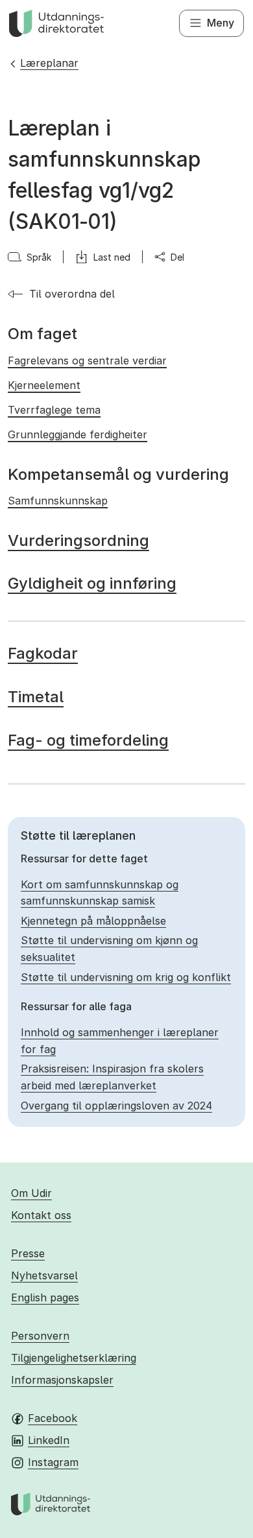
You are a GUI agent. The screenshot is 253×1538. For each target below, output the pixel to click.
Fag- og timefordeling (88, 740)
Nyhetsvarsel (44, 1275)
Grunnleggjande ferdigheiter (77, 434)
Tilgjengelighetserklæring (73, 1357)
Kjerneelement (44, 385)
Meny (220, 22)
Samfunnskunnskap (58, 500)
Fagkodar (43, 653)
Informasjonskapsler (62, 1379)
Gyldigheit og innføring (92, 583)
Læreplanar (49, 62)
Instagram (53, 1462)
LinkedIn (48, 1440)
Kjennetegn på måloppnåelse (93, 920)
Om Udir (31, 1193)
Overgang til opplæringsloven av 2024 (116, 1105)
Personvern (40, 1335)
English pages (45, 1297)
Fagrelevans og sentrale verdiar (87, 360)
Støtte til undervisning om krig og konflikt (126, 977)
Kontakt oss (41, 1215)
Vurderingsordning (78, 540)
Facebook (52, 1418)
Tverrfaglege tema (54, 409)
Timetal (36, 696)
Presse (28, 1253)
